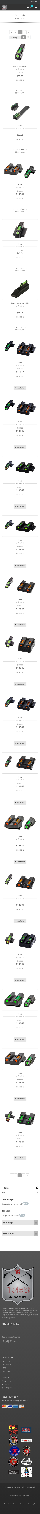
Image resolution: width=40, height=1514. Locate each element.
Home (17, 18)
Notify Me (21, 93)
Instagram (8, 1388)
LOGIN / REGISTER (32, 2)
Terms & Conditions (10, 1504)
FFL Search (7, 1365)
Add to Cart (21, 388)
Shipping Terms (33, 1504)
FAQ (4, 1368)
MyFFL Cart (21, 1495)
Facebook (7, 1381)
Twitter (7, 1384)
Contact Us (7, 1371)
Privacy (22, 1504)
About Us (6, 1361)
